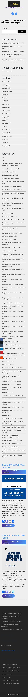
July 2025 (5, 94)
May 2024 (5, 120)
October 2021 (6, 145)
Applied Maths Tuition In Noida (10, 178)
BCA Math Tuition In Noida (9, 236)
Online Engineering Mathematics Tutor (13, 59)
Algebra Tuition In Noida (9, 172)
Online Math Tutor (7, 415)
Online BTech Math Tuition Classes (12, 399)
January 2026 (6, 85)
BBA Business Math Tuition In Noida (12, 233)
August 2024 (5, 117)
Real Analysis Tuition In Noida (10, 446)
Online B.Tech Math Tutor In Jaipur (11, 384)
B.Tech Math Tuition (7, 213)
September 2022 (7, 136)
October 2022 (6, 133)
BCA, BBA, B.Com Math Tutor (10, 680)
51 (3, 157)
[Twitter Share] (1, 342)
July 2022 (5, 142)
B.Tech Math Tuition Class (9, 216)
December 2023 (6, 123)
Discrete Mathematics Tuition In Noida (12, 284)
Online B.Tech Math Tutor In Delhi (11, 381)
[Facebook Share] (1, 339)
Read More (10, 526)
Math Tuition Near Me (8, 364)
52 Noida (4, 160)
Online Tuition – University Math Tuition (13, 427)
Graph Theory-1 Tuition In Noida (11, 341)
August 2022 (5, 139)
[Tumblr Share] (1, 345)
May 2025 (5, 97)
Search (4, 28)
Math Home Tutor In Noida (9, 358)
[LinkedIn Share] (1, 349)
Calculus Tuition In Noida (9, 251)
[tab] (12, 13)
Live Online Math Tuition (8, 650)
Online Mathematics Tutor (14, 7)
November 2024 (6, 113)
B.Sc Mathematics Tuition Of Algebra (12, 186)
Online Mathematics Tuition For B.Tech (13, 51)
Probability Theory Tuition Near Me (12, 440)
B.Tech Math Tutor (7, 674)
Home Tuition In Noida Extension (11, 345)
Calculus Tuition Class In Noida (11, 247)
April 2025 (5, 101)
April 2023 (5, 126)
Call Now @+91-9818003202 (14, 694)
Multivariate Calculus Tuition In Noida (12, 368)
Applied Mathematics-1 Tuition (10, 175)
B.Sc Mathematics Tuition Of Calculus (12, 190)
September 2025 (7, 91)
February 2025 (6, 107)
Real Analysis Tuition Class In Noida (12, 443)
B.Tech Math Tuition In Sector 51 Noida (13, 219)
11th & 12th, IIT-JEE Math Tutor (11, 683)
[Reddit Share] (1, 357)
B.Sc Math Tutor (7, 677)
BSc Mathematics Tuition (9, 239)
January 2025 (6, 110)
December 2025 (6, 88)
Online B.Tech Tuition (8, 392)
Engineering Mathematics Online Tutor (13, 43)
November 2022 (6, 129)
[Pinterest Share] (1, 352)
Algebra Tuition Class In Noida (10, 168)
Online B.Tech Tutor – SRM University (12, 396)
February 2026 (6, 81)
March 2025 (5, 104)
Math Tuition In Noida (8, 361)
